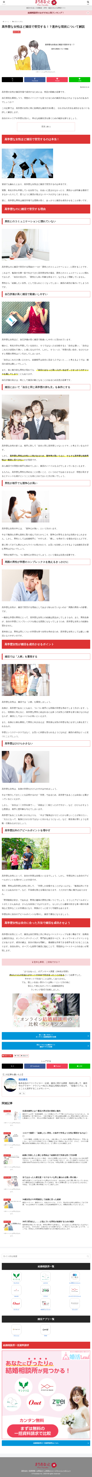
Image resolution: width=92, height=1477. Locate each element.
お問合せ (40, 1471)
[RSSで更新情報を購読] (23, 1093)
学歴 (17, 1056)
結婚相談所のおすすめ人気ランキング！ (46, 13)
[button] (88, 1256)
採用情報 (32, 1471)
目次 (44, 126)
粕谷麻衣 (23, 1079)
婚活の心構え (8, 1056)
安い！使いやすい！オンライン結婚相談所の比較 (46, 1036)
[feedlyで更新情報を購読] (20, 1093)
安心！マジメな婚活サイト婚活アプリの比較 (46, 1046)
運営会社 (24, 1471)
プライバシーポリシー (63, 1471)
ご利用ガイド (49, 1471)
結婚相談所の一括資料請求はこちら (46, 1443)
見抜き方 (25, 1056)
